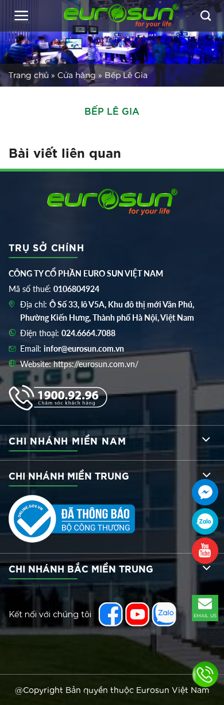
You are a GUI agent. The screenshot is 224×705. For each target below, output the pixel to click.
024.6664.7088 (88, 333)
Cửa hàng (76, 75)
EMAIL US (205, 615)
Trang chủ (29, 75)
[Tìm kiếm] (205, 16)
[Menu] (21, 15)
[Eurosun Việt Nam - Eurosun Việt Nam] (120, 15)
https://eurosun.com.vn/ (95, 364)
